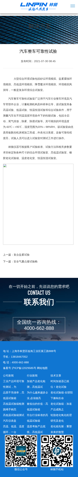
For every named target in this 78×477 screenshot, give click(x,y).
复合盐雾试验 (22, 254)
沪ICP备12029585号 (24, 368)
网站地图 (42, 368)
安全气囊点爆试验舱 (25, 261)
